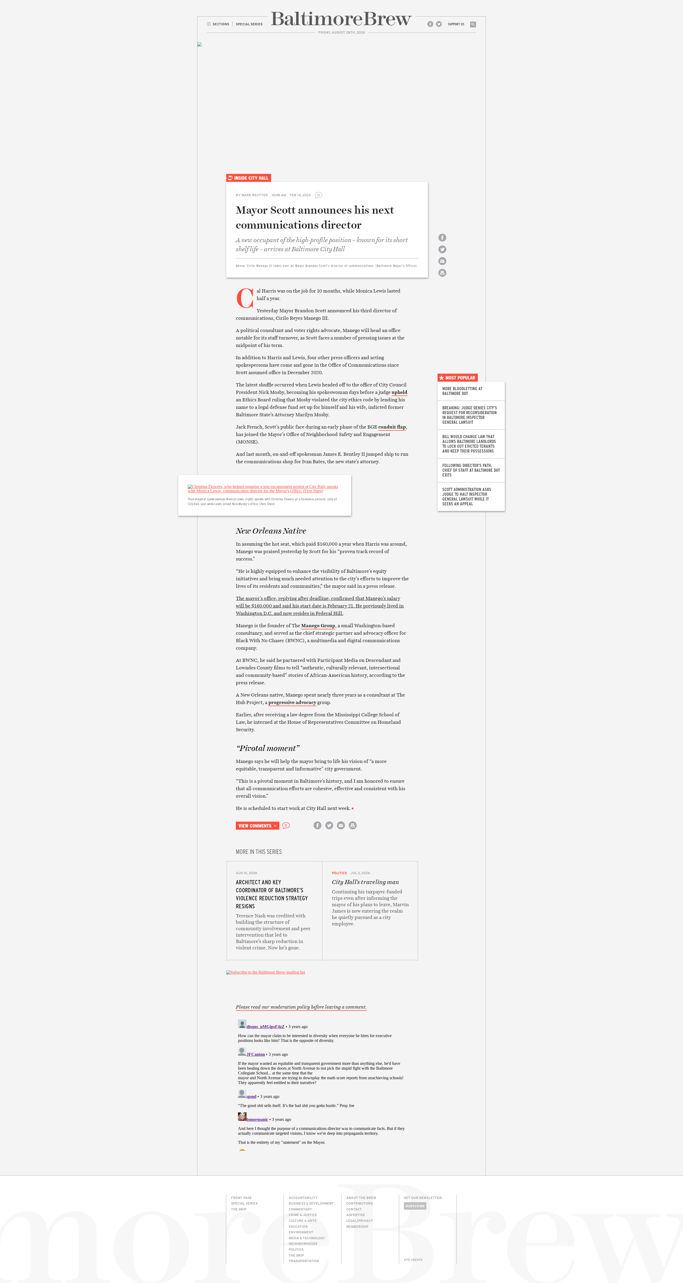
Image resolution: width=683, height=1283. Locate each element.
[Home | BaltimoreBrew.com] (341, 18)
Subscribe (415, 1206)
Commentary (300, 1209)
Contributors (359, 1203)
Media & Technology (307, 1238)
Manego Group (318, 625)
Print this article (442, 277)
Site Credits (413, 1260)
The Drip (238, 1209)
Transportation (304, 1261)
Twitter (439, 24)
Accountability (303, 1198)
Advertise (355, 1215)
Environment (301, 1232)
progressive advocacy (292, 702)
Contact (354, 1209)
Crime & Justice (303, 1215)
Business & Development (311, 1203)
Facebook (430, 24)
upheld (399, 392)
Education (298, 1226)
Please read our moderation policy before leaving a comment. (301, 1007)
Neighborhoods (303, 1243)
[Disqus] (322, 1084)
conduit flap (392, 426)
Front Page (241, 1198)
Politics (339, 873)
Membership (357, 1226)
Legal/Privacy (359, 1220)
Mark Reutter (254, 195)
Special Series (244, 1203)
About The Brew (361, 1198)
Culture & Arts (302, 1220)
